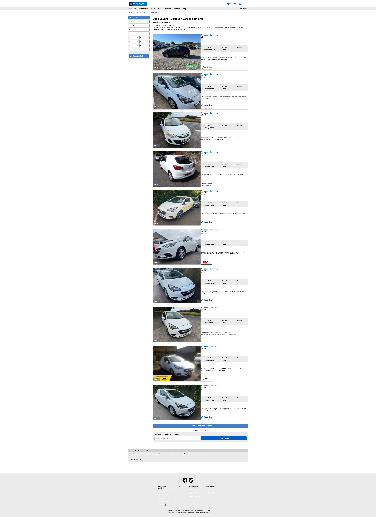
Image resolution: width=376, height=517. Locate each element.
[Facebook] (185, 481)
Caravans (167, 9)
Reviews (177, 9)
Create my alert (224, 438)
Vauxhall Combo (133, 454)
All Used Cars (209, 492)
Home (130, 12)
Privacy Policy (162, 495)
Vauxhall (149, 12)
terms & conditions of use (192, 510)
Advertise (243, 9)
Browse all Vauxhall (135, 459)
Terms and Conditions (161, 492)
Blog (184, 9)
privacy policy (207, 510)
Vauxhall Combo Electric (153, 454)
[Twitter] (191, 481)
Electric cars (143, 9)
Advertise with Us (195, 489)
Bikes (153, 9)
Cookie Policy (162, 498)
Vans (159, 9)
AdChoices (161, 504)
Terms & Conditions (195, 497)
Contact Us (176, 489)
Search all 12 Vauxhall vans (201, 425)
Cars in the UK (209, 489)
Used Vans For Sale (139, 12)
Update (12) (137, 56)
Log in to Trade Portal (194, 493)
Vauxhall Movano (169, 454)
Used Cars (132, 9)
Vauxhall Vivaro (185, 454)
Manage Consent (163, 501)
